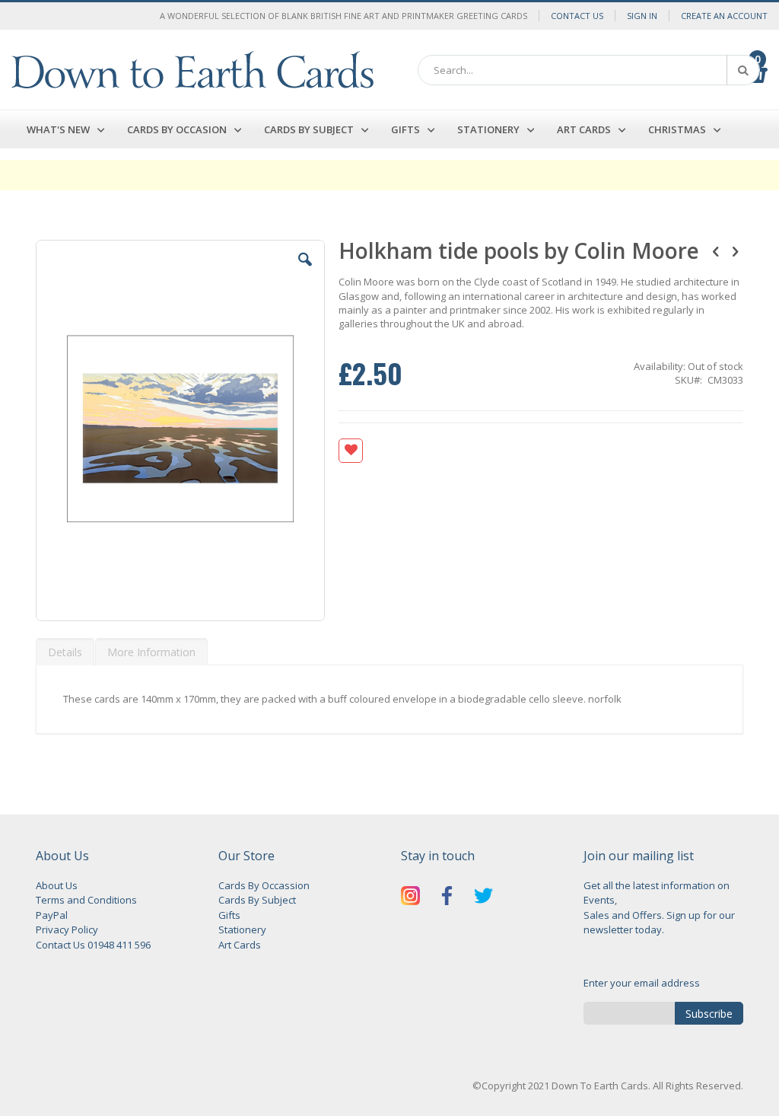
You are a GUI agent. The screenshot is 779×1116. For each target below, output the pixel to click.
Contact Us (577, 15)
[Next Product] (735, 250)
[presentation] (65, 651)
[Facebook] (446, 898)
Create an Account (724, 15)
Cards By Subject (257, 900)
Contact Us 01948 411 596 (93, 945)
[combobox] (589, 70)
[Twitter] (483, 898)
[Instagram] (410, 898)
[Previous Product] (715, 250)
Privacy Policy (67, 929)
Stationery (242, 929)
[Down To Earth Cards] (192, 69)
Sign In (642, 15)
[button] (305, 271)
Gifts (229, 915)
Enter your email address (641, 983)
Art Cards (239, 945)
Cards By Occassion (264, 885)
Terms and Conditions (86, 900)
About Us (57, 885)
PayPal (52, 915)
